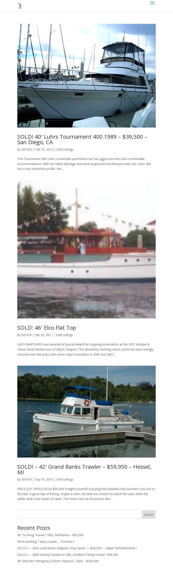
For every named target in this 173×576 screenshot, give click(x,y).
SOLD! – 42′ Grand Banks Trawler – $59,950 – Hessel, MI (84, 469)
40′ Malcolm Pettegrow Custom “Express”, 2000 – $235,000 (58, 561)
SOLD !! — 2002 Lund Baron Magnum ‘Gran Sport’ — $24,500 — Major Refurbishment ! (77, 548)
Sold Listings (64, 149)
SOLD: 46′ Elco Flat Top (46, 327)
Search (148, 515)
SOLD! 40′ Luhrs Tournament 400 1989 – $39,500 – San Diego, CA (82, 139)
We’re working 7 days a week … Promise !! (45, 542)
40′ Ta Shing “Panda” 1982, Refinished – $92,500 (50, 535)
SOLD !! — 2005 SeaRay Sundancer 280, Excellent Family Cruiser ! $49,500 (67, 555)
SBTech (26, 149)
